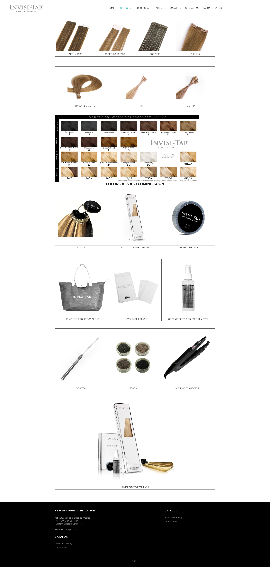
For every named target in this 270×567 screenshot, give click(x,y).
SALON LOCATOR (212, 8)
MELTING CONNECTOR (187, 388)
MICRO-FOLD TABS (115, 54)
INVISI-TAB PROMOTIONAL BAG (82, 319)
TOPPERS (155, 54)
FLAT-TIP (190, 106)
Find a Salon (61, 547)
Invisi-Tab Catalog (63, 543)
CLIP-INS (195, 54)
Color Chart (144, 8)
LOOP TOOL (81, 388)
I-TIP (140, 106)
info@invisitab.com (74, 529)
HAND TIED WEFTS (85, 106)
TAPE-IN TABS (75, 54)
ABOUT (159, 8)
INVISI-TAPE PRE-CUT (136, 319)
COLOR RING (81, 247)
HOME (111, 8)
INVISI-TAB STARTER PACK (135, 487)
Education (174, 8)
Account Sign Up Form (67, 521)
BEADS (133, 388)
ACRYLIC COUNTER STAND (135, 247)
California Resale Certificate (69, 524)
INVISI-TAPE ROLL (188, 247)
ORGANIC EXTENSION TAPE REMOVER (188, 319)
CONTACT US (192, 8)
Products (125, 8)
